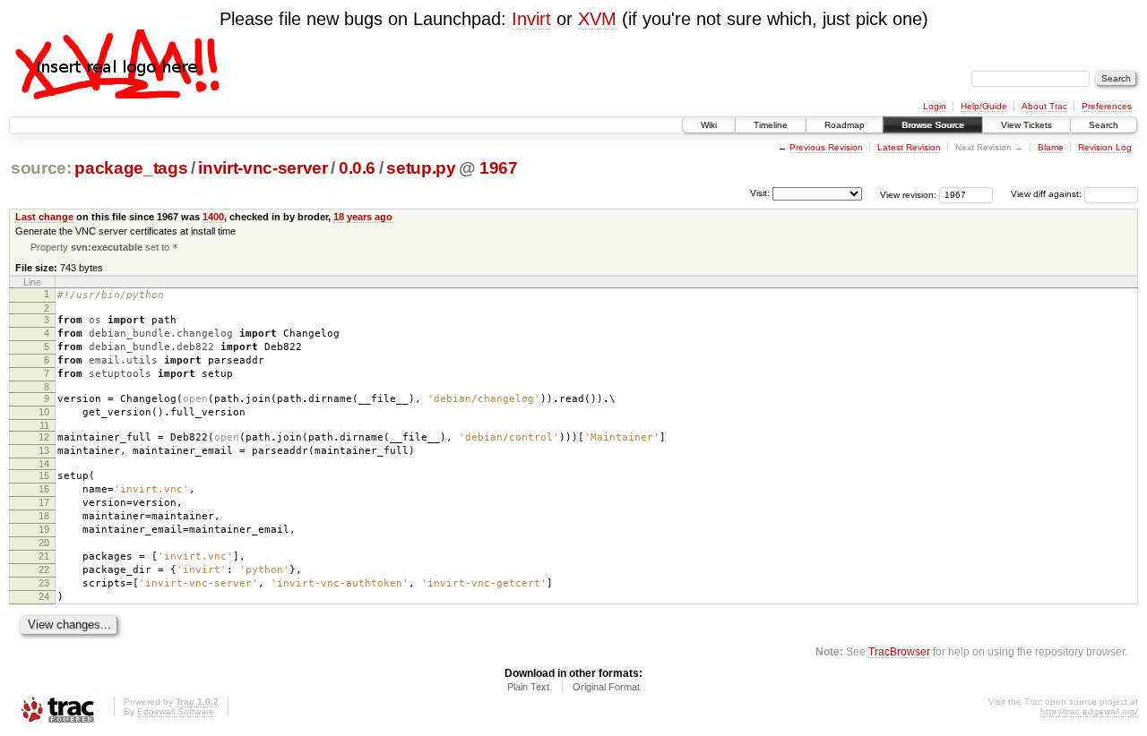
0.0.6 (357, 167)
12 (44, 437)
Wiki (709, 125)
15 (44, 475)
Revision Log (1105, 147)
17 (44, 502)
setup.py (420, 167)
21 (44, 556)
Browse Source (932, 125)
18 (44, 515)
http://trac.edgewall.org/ (1089, 711)
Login (934, 106)
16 (44, 489)
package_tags (130, 167)
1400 (213, 216)
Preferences (1107, 106)
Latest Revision (909, 147)
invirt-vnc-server (262, 167)
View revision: (908, 194)
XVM (597, 19)
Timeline (771, 125)
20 (44, 542)
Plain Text (528, 686)
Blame (1051, 147)
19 (44, 529)
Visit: (760, 193)
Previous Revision (826, 147)
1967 (498, 167)
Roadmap (844, 125)
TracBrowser (899, 651)
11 (44, 425)
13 (44, 450)
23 (44, 583)
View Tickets (1026, 125)
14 (44, 463)
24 (44, 596)
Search (1103, 125)
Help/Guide (984, 106)
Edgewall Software (175, 711)
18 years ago (362, 216)
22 (44, 569)
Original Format (606, 686)
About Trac (1044, 106)
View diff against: (1047, 194)
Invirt (531, 19)
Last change (44, 216)
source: (41, 167)
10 (44, 412)
